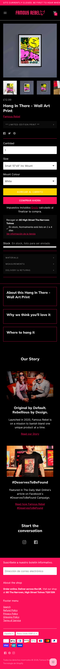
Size (5, 158)
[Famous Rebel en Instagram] (13, 652)
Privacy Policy (10, 613)
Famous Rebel (11, 116)
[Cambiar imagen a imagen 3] (43, 88)
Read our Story (30, 433)
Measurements (15, 264)
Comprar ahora (30, 200)
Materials (12, 257)
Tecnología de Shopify (13, 663)
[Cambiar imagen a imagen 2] (27, 88)
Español (8, 633)
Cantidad (8, 143)
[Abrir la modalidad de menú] (5, 13)
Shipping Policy (11, 617)
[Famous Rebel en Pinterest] (9, 652)
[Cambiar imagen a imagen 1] (10, 88)
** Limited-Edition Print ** (23, 124)
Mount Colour (11, 174)
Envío (34, 207)
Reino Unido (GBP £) (26, 633)
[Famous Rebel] (30, 13)
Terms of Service (12, 620)
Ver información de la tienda (21, 233)
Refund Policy (10, 610)
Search (7, 606)
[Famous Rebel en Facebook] (5, 652)
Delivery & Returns (18, 270)
